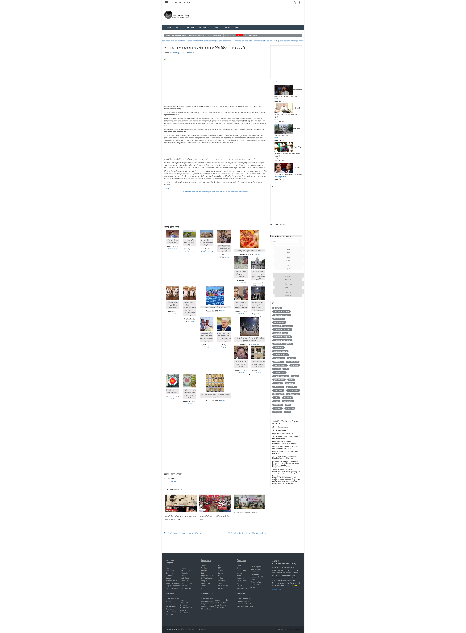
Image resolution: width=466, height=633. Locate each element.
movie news (278, 390)
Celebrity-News (207, 601)
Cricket (204, 568)
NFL (219, 565)
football (295, 376)
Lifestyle (184, 573)
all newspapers (279, 322)
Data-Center (170, 609)
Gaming (183, 600)
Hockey (220, 588)
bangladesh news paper (282, 340)
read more (294, 585)
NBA (219, 568)
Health (237, 27)
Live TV (239, 35)
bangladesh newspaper (282, 337)
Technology (204, 27)
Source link (168, 188)
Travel (227, 27)
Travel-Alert (254, 574)
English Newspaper (173, 586)
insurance (289, 383)
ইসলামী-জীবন (277, 405)
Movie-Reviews (220, 603)
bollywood (294, 365)
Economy (190, 27)
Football (204, 570)
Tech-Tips (184, 603)
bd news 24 (278, 362)
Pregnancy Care (243, 601)
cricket (276, 369)
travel (276, 401)
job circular (291, 387)
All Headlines (278, 319)
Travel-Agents (255, 567)
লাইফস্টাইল (277, 412)
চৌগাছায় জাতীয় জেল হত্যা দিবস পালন (245, 513)
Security (169, 604)
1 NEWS (277, 308)
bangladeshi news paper (282, 326)
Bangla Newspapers (196, 35)
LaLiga (203, 573)
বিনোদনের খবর (290, 408)
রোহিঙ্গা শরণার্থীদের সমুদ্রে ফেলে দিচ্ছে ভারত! (241, 363)
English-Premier (207, 576)
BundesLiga (205, 583)
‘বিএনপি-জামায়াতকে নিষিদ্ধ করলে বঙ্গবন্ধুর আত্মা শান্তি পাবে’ (184, 533)
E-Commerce (171, 611)
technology (287, 398)
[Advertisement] (215, 150)
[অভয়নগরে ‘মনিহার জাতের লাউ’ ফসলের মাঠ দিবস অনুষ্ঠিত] (215, 503)
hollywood (277, 383)
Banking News (186, 588)
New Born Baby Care (245, 606)
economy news (279, 372)
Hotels (239, 576)
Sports (216, 27)
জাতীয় (169, 249)
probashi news (293, 394)
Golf (202, 588)
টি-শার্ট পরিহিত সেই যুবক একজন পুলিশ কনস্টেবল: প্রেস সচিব (241, 304)
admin (191, 53)
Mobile (168, 601)
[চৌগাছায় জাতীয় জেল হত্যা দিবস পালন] (249, 501)
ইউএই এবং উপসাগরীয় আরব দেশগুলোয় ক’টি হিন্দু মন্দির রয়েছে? (245, 533)
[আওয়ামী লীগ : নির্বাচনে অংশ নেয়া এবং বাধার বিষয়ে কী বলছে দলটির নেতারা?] (181, 503)
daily (285, 369)
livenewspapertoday (294, 629)
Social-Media (171, 606)
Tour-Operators (256, 569)
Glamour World (187, 570)
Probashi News (251, 35)
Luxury (239, 573)
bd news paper (292, 362)
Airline (252, 587)
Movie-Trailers (220, 605)
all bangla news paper (281, 315)
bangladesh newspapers (282, 344)
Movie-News (206, 609)
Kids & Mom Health (244, 604)
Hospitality (241, 578)
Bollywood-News (207, 606)
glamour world (279, 380)
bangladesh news (280, 333)
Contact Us (276, 589)
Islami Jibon (229, 35)
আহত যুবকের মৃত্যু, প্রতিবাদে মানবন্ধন (215, 307)
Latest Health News (244, 599)
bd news (291, 358)
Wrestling (221, 581)
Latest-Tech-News (172, 599)
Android (183, 610)
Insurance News (172, 588)
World (178, 27)
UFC (219, 576)
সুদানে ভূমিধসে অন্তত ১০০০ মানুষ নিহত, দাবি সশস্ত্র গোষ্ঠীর (212, 41)
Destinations (241, 570)
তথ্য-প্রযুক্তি (277, 408)
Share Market (186, 583)
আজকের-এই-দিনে (287, 401)
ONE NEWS (278, 394)
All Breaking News (179, 35)
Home (168, 27)
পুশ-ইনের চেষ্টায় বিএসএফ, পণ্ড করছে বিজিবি (190, 242)
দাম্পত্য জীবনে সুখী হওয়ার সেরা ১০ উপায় (242, 41)
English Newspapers (214, 35)
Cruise (239, 568)
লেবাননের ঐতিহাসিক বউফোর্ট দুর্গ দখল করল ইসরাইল (178, 41)
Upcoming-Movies (222, 600)
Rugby (219, 583)
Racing (220, 573)
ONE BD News (293, 390)
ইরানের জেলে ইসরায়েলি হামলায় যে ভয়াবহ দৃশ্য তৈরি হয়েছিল (258, 363)
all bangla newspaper (281, 311)
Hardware (169, 614)
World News (170, 570)
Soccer (220, 570)
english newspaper (280, 376)
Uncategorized (280, 177)
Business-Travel (243, 588)
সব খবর (174, 249)
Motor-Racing (222, 586)
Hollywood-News (207, 604)
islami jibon (278, 387)
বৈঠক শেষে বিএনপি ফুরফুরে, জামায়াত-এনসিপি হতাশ (172, 304)
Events (239, 586)
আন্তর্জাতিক (204, 251)
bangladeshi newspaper (282, 329)
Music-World (219, 608)
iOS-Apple (184, 613)
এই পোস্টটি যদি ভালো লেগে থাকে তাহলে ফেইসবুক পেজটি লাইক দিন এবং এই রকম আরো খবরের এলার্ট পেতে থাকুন (215, 192)
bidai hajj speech (280, 365)
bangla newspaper (280, 351)
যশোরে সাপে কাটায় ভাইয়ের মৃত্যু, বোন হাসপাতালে (270, 41)
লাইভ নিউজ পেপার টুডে (184, 629)
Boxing (220, 578)
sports (276, 398)
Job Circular (186, 578)
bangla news (278, 347)
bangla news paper (280, 354)
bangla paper (278, 358)
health (291, 380)
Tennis (203, 586)
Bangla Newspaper (173, 583)
